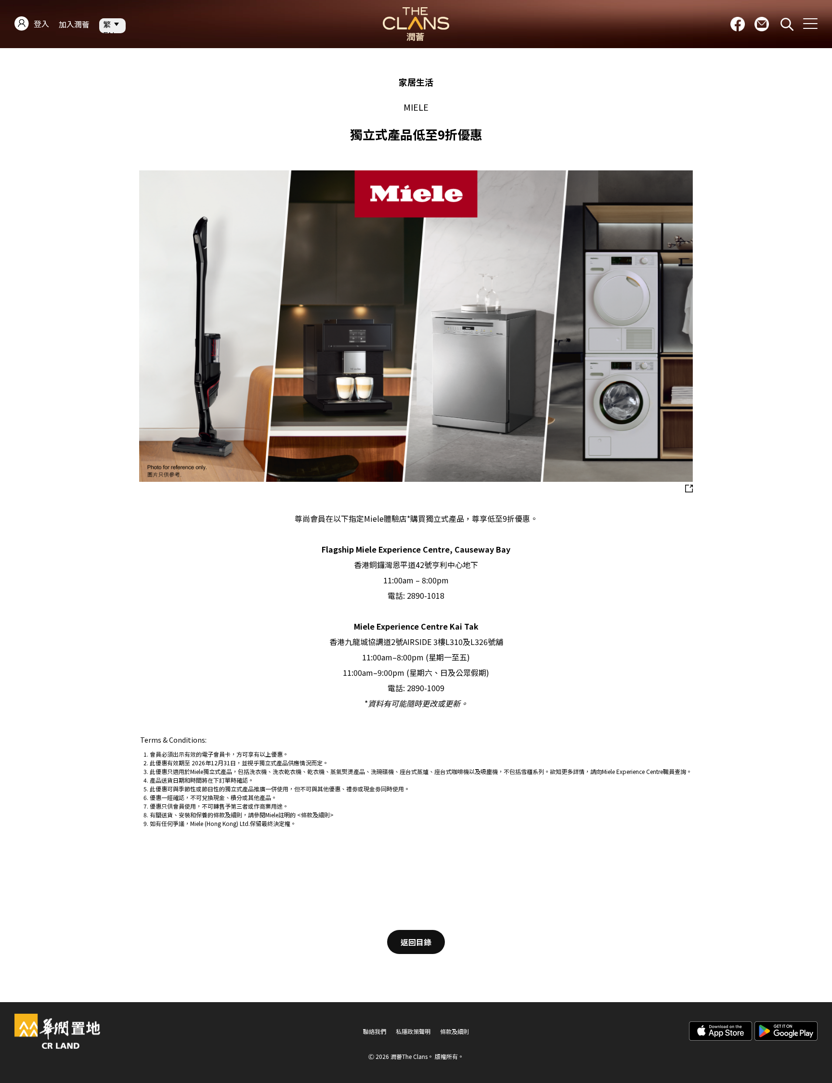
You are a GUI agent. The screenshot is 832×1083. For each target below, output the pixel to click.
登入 (41, 23)
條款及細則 (454, 1031)
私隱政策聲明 (413, 1031)
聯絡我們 (374, 1031)
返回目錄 (416, 942)
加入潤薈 (74, 24)
